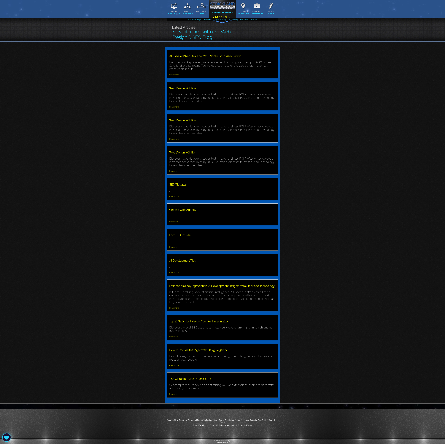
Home (169, 420)
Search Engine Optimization (224, 420)
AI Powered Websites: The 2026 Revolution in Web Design (205, 56)
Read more (174, 74)
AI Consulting (233, 20)
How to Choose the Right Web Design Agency (198, 350)
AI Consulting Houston (244, 425)
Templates (254, 20)
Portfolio (253, 420)
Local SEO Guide (180, 235)
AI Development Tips (182, 260)
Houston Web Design (194, 20)
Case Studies (244, 20)
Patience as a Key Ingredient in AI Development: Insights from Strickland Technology (222, 286)
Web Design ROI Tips (182, 88)
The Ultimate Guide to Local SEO (190, 379)
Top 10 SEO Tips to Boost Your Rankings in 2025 (198, 321)
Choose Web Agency (182, 209)
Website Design (178, 420)
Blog (270, 420)
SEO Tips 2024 (178, 184)
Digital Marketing (220, 20)
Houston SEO (208, 20)
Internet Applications (204, 420)
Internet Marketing (242, 420)
